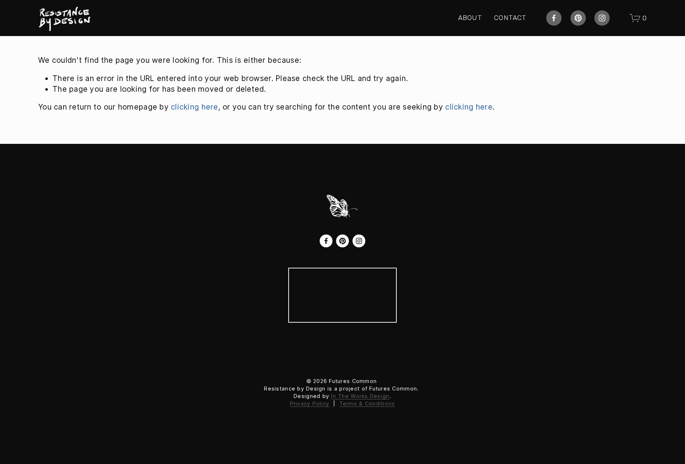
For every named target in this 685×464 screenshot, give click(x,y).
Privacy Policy (310, 403)
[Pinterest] (578, 18)
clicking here (194, 106)
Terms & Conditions (367, 403)
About (470, 18)
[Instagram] (602, 18)
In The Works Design (360, 396)
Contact (510, 18)
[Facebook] (554, 18)
